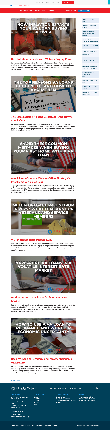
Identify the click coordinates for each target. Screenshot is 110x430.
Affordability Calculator (87, 399)
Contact (36, 400)
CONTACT (60, 10)
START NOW (88, 100)
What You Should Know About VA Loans (88, 33)
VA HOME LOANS (26, 10)
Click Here (68, 2)
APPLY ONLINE (71, 10)
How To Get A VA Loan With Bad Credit (88, 74)
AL (77, 388)
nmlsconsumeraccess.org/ (20, 417)
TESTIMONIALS (39, 10)
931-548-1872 (15, 407)
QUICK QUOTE (84, 10)
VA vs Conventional (63, 399)
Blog (35, 404)
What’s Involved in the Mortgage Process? (89, 53)
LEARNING (50, 10)
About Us (37, 399)
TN (70, 388)
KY (75, 388)
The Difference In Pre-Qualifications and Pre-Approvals (89, 66)
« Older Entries (16, 380)
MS (81, 388)
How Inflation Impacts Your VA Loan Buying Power (42, 59)
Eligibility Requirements (87, 400)
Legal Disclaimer (17, 412)
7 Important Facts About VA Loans (66, 401)
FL (72, 388)
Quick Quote (38, 402)
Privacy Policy (16, 414)
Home (36, 397)
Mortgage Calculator (86, 397)
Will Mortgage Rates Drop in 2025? (31, 239)
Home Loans (60, 397)
